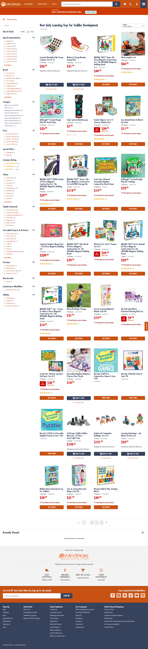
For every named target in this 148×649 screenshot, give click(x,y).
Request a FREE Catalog (31, 618)
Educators (6, 624)
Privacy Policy (109, 609)
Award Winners (8, 618)
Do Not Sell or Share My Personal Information (119, 621)
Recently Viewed (11, 532)
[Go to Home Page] (4, 19)
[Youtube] (137, 595)
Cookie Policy (109, 627)
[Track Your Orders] (125, 4)
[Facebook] (112, 595)
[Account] (136, 4)
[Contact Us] (130, 4)
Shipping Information (57, 615)
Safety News (108, 618)
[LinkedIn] (118, 595)
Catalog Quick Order (30, 612)
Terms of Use (108, 612)
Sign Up (66, 596)
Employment (80, 627)
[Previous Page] (79, 523)
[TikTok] (130, 595)
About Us (79, 615)
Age (4, 609)
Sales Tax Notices (56, 624)
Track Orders (54, 618)
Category (6, 612)
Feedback (146, 326)
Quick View (52, 89)
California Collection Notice (113, 615)
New (4, 615)
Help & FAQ (53, 621)
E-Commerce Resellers (111, 624)
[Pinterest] (125, 595)
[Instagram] (143, 595)
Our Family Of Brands (83, 612)
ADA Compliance (55, 630)
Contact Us (53, 609)
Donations (79, 618)
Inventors (79, 621)
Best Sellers (7, 621)
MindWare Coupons (30, 615)
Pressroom (79, 624)
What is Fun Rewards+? (57, 636)
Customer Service (56, 612)
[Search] (116, 4)
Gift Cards (26, 609)
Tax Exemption (55, 627)
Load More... (8, 65)
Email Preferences (56, 633)
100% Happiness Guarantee (85, 609)
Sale (4, 627)
